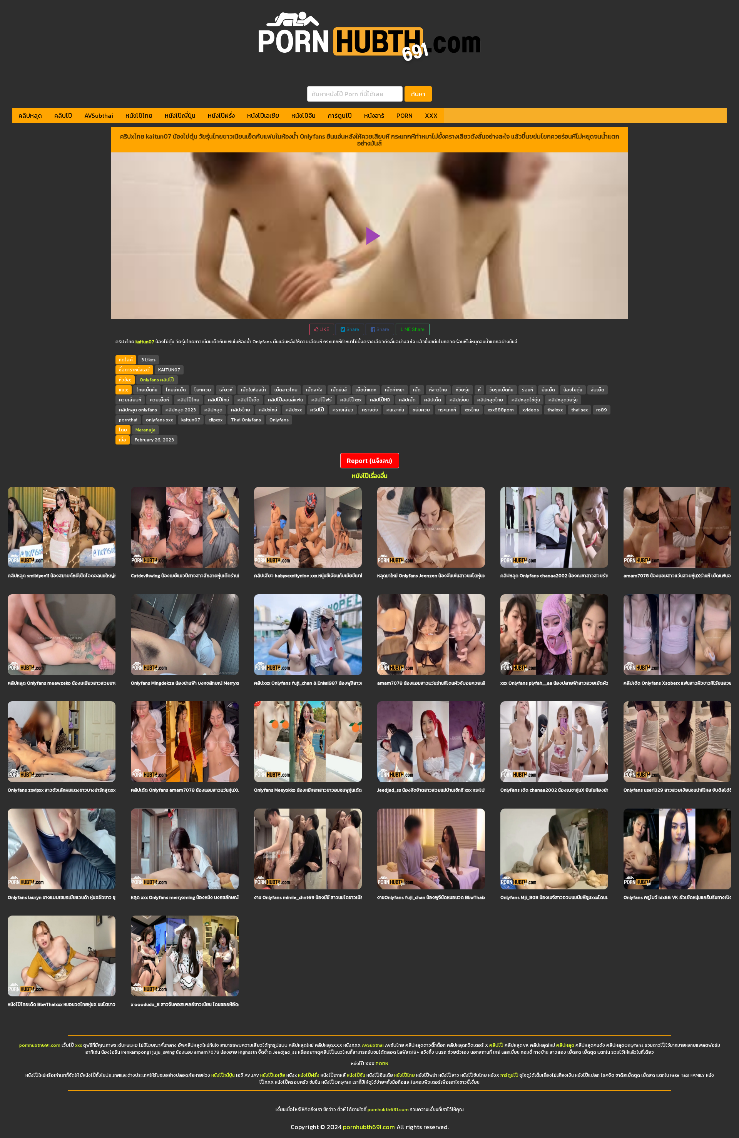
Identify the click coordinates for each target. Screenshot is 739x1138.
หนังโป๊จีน (303, 115)
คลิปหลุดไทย (490, 399)
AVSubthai (98, 115)
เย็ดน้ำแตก (366, 389)
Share (352, 329)
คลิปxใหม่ (268, 409)
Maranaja (145, 429)
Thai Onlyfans (246, 419)
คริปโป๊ (317, 409)
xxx (78, 1045)
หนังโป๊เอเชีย (263, 115)
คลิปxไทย (240, 409)
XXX (431, 115)
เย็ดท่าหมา (395, 389)
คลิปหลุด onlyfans (138, 409)
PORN (404, 115)
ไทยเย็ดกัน (147, 389)
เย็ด (417, 389)
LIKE (323, 329)
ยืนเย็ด (548, 389)
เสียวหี (225, 389)
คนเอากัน (395, 409)
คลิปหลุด (30, 115)
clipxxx (215, 419)
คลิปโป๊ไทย (188, 399)
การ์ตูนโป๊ (340, 115)
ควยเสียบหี (130, 399)
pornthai (128, 419)
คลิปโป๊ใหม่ (218, 399)
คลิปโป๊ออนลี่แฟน (285, 399)
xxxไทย (472, 409)
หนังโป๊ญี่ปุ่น (180, 115)
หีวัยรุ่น (463, 389)
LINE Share (413, 329)
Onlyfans (149, 379)
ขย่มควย (421, 409)
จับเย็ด (597, 389)
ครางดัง (370, 409)
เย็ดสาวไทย (286, 389)
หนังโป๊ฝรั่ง (221, 115)
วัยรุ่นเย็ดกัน (501, 389)
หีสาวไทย (438, 389)
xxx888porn (501, 409)
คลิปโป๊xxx (350, 399)
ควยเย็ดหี (159, 399)
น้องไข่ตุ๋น (572, 389)
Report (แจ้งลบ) (370, 461)
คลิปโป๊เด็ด (248, 399)
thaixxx (555, 409)
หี (479, 389)
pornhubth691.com (39, 1045)
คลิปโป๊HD (380, 399)
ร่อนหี (527, 389)
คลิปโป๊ (63, 115)
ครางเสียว (343, 409)
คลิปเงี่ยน (459, 399)
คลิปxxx (294, 409)
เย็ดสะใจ (314, 389)
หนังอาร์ (374, 115)
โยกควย (202, 389)
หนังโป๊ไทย (138, 115)
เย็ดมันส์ (339, 389)
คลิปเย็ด (407, 399)
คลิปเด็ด (432, 399)
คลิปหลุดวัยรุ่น (563, 399)
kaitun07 (190, 419)
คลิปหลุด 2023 (181, 409)
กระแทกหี (447, 409)
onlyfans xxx (159, 419)
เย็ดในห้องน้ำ (253, 389)
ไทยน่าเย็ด (176, 389)
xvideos (530, 409)
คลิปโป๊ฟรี (321, 399)
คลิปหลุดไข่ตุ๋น (526, 399)
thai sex (579, 409)
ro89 (601, 409)
